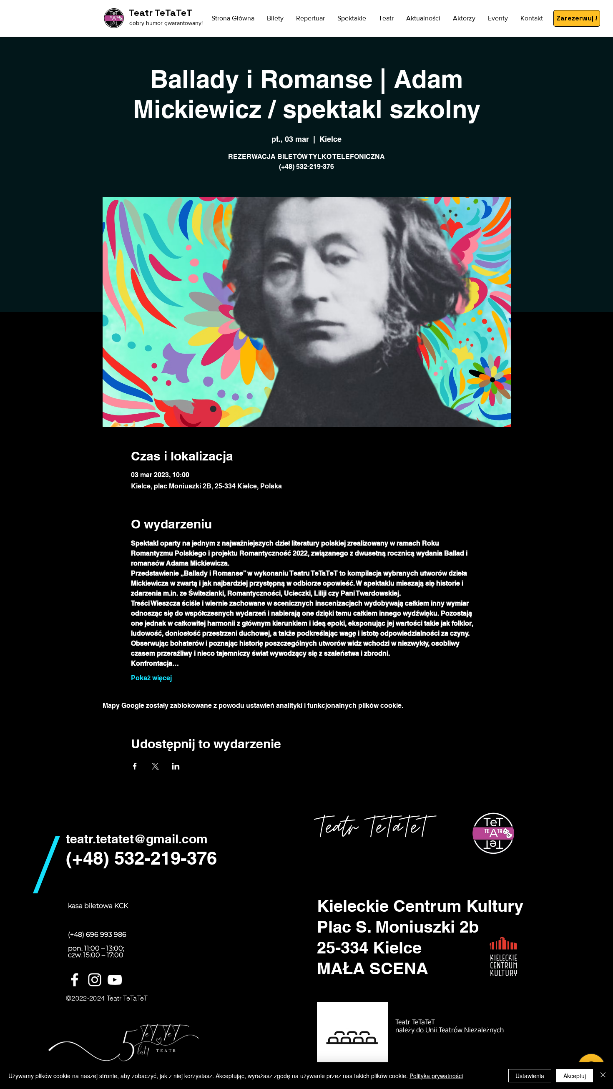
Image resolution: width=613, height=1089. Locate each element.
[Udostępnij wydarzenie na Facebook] (135, 766)
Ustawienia (529, 1075)
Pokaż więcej (151, 678)
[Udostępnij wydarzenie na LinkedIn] (176, 766)
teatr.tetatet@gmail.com (137, 838)
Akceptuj (574, 1075)
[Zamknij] (603, 1075)
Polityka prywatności (436, 1075)
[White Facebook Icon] (74, 979)
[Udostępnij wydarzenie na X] (155, 766)
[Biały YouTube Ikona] (114, 979)
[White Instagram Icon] (94, 979)
